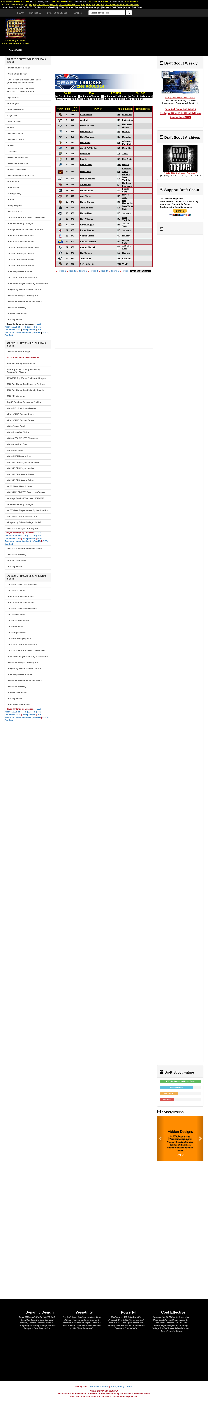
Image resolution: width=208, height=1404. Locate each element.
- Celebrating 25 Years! (17, 74)
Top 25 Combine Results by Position (24, 402)
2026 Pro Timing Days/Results (21, 363)
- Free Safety (13, 187)
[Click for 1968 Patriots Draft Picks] (60, 131)
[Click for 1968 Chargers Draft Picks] (60, 208)
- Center (10, 127)
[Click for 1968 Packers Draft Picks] (60, 258)
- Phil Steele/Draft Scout (18, 705)
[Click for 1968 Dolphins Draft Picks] (60, 153)
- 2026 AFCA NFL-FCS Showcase (22, 438)
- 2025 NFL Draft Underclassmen (22, 608)
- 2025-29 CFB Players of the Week (23, 247)
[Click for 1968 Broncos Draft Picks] (60, 126)
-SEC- (45, 332)
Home (21, 13)
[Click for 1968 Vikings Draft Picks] (60, 142)
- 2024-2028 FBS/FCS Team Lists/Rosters (26, 650)
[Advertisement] (119, 35)
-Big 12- (27, 327)
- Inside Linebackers (16, 169)
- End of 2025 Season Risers (20, 236)
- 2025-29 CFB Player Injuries (20, 253)
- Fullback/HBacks (15, 109)
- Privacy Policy (14, 319)
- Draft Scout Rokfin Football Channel (24, 302)
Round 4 (94, 271)
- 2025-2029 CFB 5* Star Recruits (22, 516)
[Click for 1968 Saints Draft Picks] (60, 137)
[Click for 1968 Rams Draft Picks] (60, 241)
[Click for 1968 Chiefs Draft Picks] (60, 230)
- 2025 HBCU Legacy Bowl (19, 638)
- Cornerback (13, 181)
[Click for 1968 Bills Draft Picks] (60, 148)
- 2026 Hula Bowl (15, 450)
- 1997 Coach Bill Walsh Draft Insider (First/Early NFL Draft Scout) (24, 81)
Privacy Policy (117, 1386)
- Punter (10, 199)
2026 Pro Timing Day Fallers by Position (26, 390)
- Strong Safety (14, 193)
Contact (129, 1386)
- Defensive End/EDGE (17, 157)
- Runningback (14, 103)
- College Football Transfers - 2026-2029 (25, 498)
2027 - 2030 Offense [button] (57, 12)
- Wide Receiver (14, 121)
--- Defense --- (13, 151)
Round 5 (104, 271)
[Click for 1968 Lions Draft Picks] (60, 164)
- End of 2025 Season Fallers (20, 241)
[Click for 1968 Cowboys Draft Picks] (60, 219)
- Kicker (10, 145)
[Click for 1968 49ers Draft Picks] (60, 196)
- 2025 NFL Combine (16, 590)
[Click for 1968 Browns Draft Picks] (60, 225)
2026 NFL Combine (16, 396)
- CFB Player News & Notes (19, 271)
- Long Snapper (14, 205)
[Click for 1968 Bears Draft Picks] (60, 202)
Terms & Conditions (99, 1386)
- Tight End (12, 115)
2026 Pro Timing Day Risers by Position (26, 384)
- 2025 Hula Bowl (15, 627)
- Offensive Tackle (15, 139)
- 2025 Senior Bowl (16, 614)
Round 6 (115, 271)
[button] (160, 1138)
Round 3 (83, 271)
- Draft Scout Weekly (16, 307)
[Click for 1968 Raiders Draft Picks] (60, 253)
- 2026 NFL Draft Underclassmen (22, 408)
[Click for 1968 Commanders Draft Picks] (60, 171)
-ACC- (39, 324)
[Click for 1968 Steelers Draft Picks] (60, 159)
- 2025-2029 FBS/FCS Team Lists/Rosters (26, 492)
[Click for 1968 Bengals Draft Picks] (60, 115)
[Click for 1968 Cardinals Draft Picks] (60, 184)
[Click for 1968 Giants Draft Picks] (60, 190)
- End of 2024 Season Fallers (20, 602)
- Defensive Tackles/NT (17, 163)
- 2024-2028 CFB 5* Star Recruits (22, 644)
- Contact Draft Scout (16, 314)
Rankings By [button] (35, 12)
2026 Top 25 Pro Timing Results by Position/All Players (23, 371)
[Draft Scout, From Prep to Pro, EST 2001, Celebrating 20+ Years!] (15, 28)
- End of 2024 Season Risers (20, 596)
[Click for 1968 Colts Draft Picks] (60, 247)
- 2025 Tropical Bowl (16, 632)
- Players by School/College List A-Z (24, 290)
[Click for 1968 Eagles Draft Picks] (60, 179)
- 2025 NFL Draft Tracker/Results (22, 584)
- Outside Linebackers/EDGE (20, 175)
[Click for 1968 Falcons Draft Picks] (60, 120)
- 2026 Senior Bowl (16, 426)
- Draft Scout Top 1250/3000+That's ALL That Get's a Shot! (20, 90)
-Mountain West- (23, 332)
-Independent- (29, 329)
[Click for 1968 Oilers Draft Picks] (60, 236)
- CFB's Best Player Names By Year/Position (27, 283)
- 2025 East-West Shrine (18, 620)
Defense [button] (78, 12)
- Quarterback (13, 97)
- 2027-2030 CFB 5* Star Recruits (22, 277)
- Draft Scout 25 (14, 211)
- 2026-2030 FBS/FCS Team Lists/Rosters (26, 217)
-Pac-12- (37, 332)
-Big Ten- (37, 327)
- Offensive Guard (15, 133)
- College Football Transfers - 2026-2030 (25, 229)
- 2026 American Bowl (17, 444)
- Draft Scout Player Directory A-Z (22, 295)
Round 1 (62, 271)
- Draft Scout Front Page (18, 68)
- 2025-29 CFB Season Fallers (20, 265)
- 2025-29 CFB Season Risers (20, 259)
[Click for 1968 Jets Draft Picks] (60, 213)
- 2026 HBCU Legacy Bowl (19, 456)
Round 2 (72, 271)
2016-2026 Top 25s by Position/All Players (26, 378)
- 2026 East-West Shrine (18, 432)
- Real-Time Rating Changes (20, 223)
